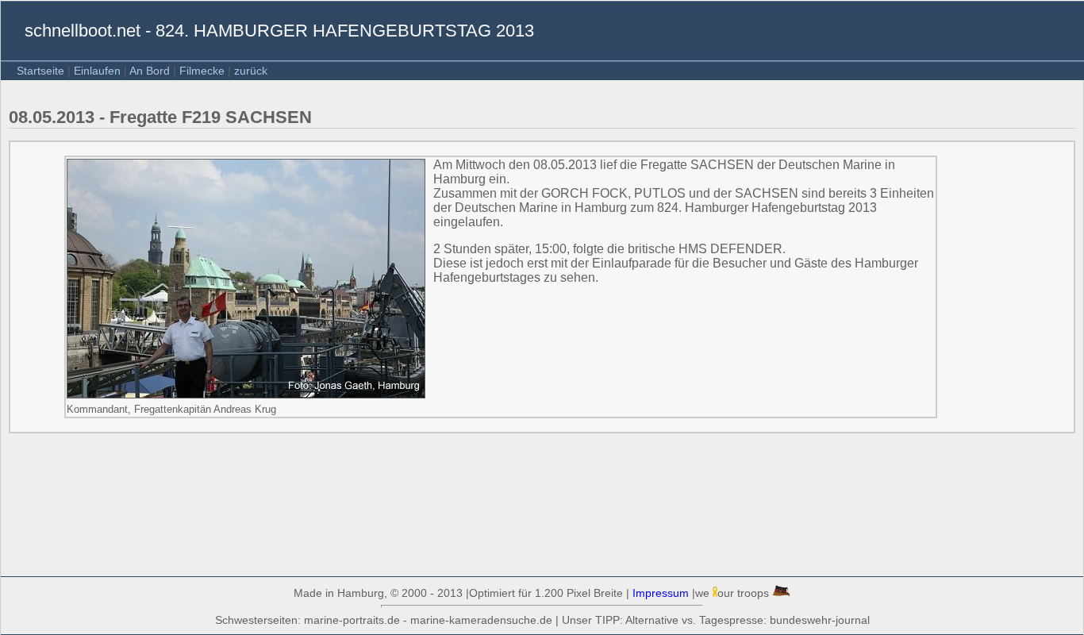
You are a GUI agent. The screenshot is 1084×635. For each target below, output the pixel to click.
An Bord (149, 70)
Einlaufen (97, 70)
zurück (250, 70)
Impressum (660, 593)
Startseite (40, 70)
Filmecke (202, 70)
